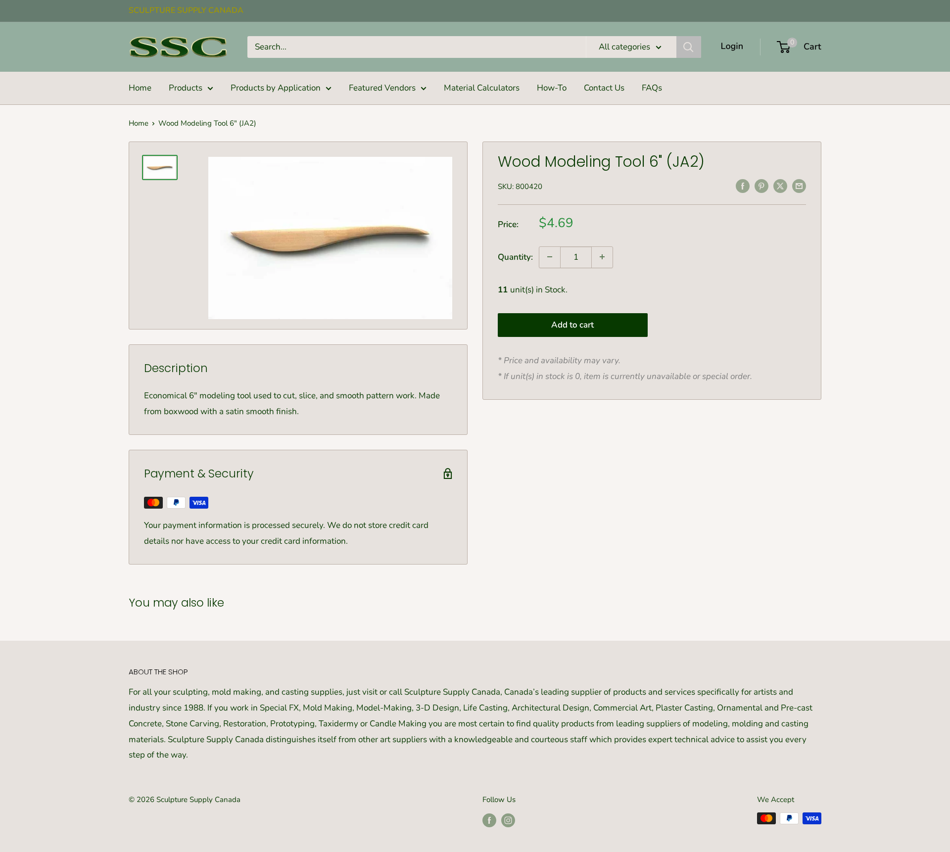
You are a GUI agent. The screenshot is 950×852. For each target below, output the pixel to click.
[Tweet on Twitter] (780, 185)
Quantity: (515, 257)
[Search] (688, 47)
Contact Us (604, 88)
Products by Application (276, 88)
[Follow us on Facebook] (489, 819)
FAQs (652, 88)
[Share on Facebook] (743, 185)
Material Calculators (482, 88)
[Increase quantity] (602, 256)
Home (140, 88)
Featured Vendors (382, 88)
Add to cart (572, 325)
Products (185, 88)
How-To (552, 88)
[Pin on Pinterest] (761, 185)
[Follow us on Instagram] (508, 819)
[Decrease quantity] (549, 256)
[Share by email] (799, 185)
